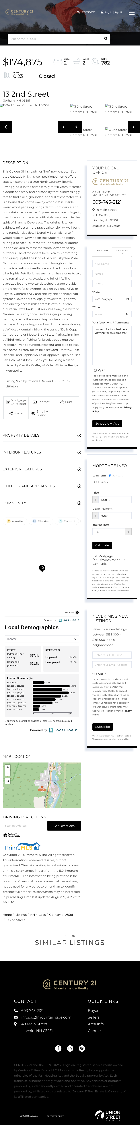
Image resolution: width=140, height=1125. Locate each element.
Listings (21, 915)
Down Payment (102, 508)
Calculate (102, 545)
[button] (106, 39)
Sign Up (118, 12)
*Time (96, 307)
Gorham (55, 915)
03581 (69, 915)
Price (95, 492)
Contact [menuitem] (95, 1031)
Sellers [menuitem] (94, 1017)
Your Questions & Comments (110, 322)
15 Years (103, 482)
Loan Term (99, 475)
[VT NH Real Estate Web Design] (107, 1115)
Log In (108, 12)
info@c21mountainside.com (46, 1017)
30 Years (117, 475)
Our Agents (113, 226)
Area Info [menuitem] (96, 1024)
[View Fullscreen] (7, 781)
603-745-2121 (88, 12)
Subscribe (102, 726)
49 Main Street (36, 1027)
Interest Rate (100, 524)
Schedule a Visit (122, 251)
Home (7, 915)
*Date (96, 292)
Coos (42, 915)
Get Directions (64, 826)
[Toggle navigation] (132, 12)
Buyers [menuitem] (94, 1011)
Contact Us (98, 226)
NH (32, 915)
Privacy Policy (109, 437)
